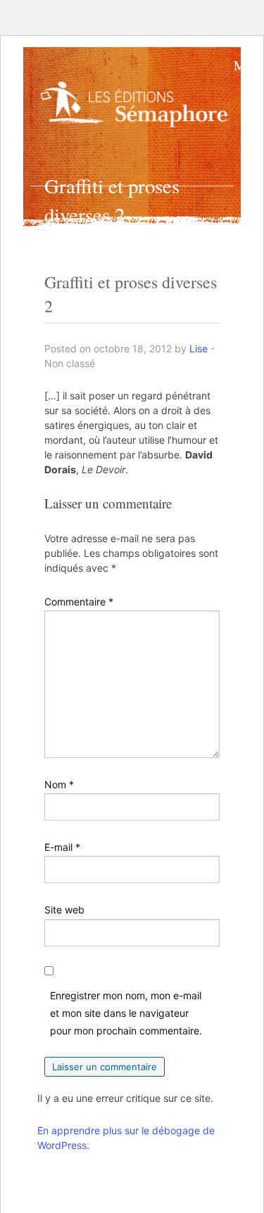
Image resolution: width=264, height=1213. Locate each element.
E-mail (62, 847)
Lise (198, 348)
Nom (59, 784)
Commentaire (78, 602)
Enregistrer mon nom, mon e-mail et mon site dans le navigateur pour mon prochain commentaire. (126, 1012)
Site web (64, 910)
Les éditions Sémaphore (137, 109)
